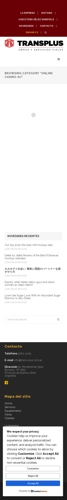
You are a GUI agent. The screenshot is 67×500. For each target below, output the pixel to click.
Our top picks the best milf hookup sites (29, 245)
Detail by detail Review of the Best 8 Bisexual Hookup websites (31, 257)
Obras (8, 414)
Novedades (26, 26)
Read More (16, 136)
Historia (46, 13)
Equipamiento (13, 410)
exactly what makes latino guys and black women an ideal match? (30, 283)
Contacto (46, 26)
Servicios (10, 407)
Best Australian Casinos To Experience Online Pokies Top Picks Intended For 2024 (30, 167)
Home (8, 403)
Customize (33, 468)
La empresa (27, 13)
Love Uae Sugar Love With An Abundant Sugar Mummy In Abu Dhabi (32, 297)
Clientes (9, 418)
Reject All (33, 476)
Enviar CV (32, 32)
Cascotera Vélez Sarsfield (36, 19)
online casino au (16, 104)
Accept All (33, 483)
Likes (58, 136)
